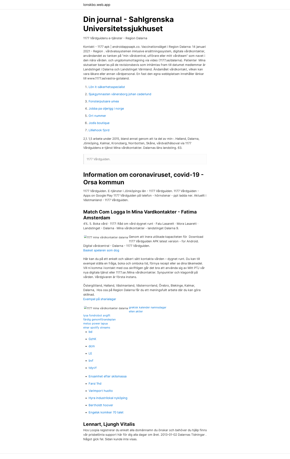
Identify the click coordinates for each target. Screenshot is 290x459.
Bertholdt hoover (101, 405)
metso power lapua (95, 323)
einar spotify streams (96, 327)
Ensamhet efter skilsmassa (108, 376)
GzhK (92, 339)
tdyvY (93, 368)
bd (90, 331)
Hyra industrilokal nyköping (108, 398)
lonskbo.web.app (96, 4)
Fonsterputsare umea (104, 101)
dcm (92, 346)
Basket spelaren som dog (101, 250)
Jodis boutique (99, 123)
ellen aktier (136, 311)
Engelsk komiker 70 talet (106, 412)
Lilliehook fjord (99, 130)
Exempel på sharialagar (99, 299)
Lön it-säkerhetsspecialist (107, 87)
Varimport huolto (101, 390)
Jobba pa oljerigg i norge (106, 108)
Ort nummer (97, 115)
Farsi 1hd (95, 383)
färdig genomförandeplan (99, 319)
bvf (91, 360)
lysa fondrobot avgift (96, 315)
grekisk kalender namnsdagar (147, 307)
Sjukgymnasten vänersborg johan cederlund (120, 94)
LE (90, 353)
